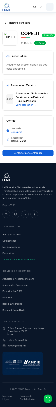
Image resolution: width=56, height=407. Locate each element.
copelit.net (16, 132)
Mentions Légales (7, 397)
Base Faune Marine (12, 303)
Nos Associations (11, 247)
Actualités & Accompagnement (18, 278)
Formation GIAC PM (12, 291)
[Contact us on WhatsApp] (48, 399)
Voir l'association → (26, 104)
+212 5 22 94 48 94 (17, 340)
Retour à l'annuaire (19, 22)
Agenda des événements (15, 285)
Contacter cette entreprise (28, 153)
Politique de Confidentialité (27, 397)
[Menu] (50, 7)
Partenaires (8, 253)
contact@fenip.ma (16, 345)
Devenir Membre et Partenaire (18, 259)
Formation (7, 297)
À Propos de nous (11, 234)
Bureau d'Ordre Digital (14, 310)
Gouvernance (9, 240)
